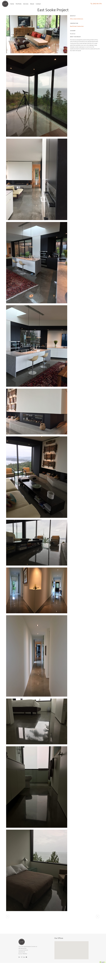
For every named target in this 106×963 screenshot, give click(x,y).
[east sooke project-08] (36, 519)
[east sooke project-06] (36, 304)
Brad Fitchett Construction (77, 26)
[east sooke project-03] (36, 912)
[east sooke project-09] (36, 566)
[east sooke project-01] (36, 745)
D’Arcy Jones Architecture (76, 19)
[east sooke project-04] (36, 138)
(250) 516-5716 (97, 4)
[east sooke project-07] (36, 388)
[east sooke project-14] (36, 614)
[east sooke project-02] (36, 829)
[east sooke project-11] (36, 697)
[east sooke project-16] (36, 54)
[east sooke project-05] (36, 221)
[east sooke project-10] (36, 435)
